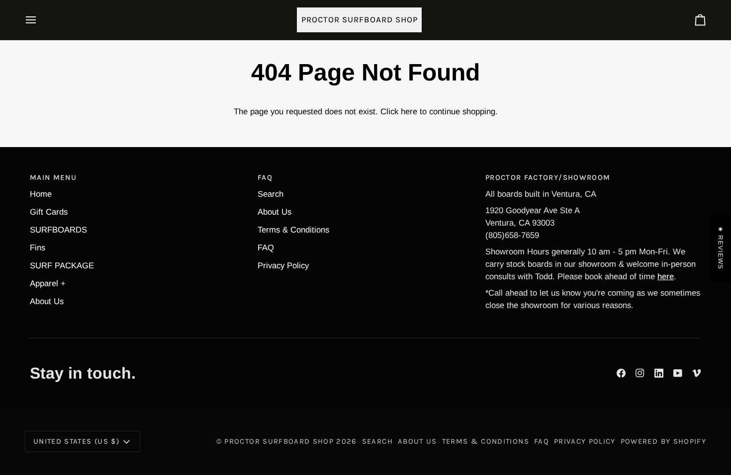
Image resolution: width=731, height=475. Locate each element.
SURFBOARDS (58, 230)
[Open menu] (40, 20)
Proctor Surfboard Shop (279, 441)
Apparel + (48, 283)
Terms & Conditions (293, 230)
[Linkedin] (658, 373)
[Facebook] (621, 373)
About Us (47, 301)
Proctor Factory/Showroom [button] (547, 177)
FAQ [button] (265, 177)
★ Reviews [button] (721, 248)
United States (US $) (76, 441)
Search (270, 194)
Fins (37, 247)
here (409, 111)
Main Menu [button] (53, 177)
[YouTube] (677, 373)
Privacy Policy (283, 265)
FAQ (266, 247)
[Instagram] (640, 373)
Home (41, 194)
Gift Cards (49, 212)
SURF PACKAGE (62, 265)
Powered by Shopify (663, 441)
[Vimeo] (696, 373)
